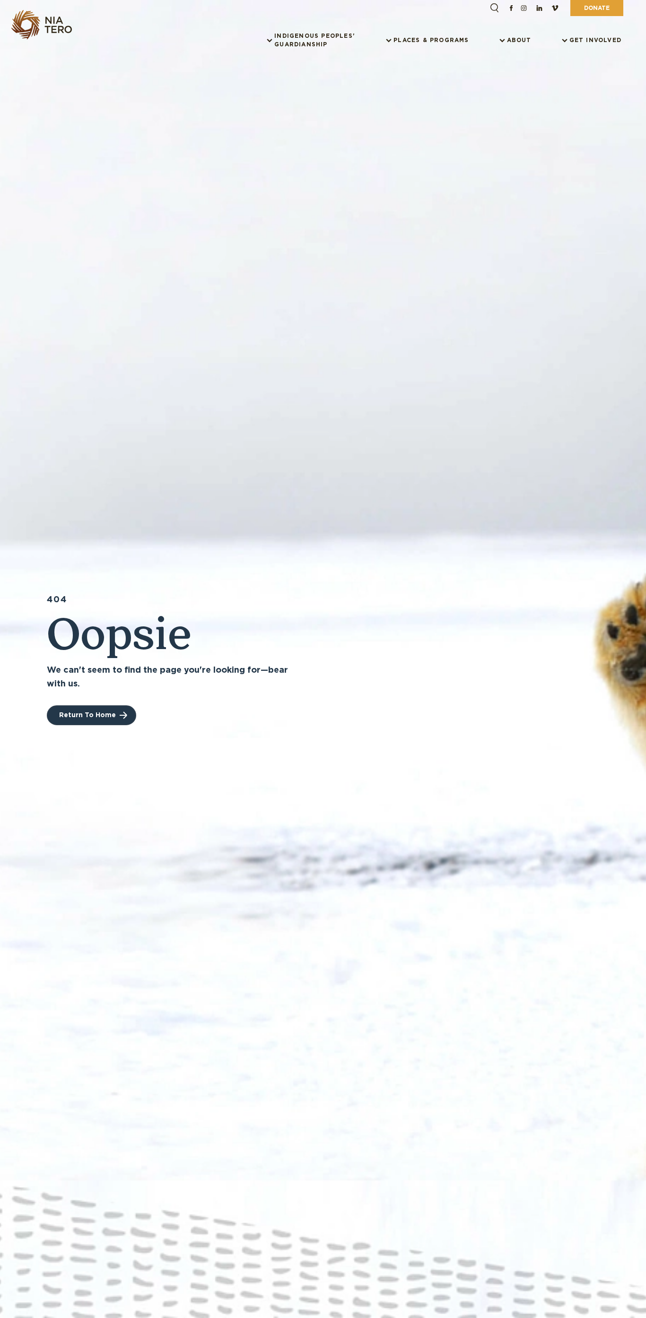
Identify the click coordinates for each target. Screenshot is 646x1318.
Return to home (87, 715)
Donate (597, 7)
